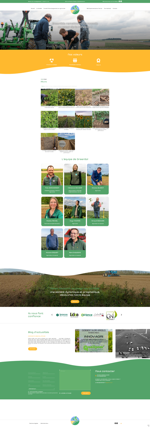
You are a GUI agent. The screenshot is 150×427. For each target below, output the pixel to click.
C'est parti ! (86, 393)
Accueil (33, 8)
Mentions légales (33, 423)
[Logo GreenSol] (75, 420)
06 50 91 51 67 (46, 1)
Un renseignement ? (103, 382)
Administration (44, 423)
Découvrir (75, 301)
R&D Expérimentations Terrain (94, 8)
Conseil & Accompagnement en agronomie (54, 8)
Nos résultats (107, 8)
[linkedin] (121, 1)
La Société (39, 8)
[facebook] (119, 1)
